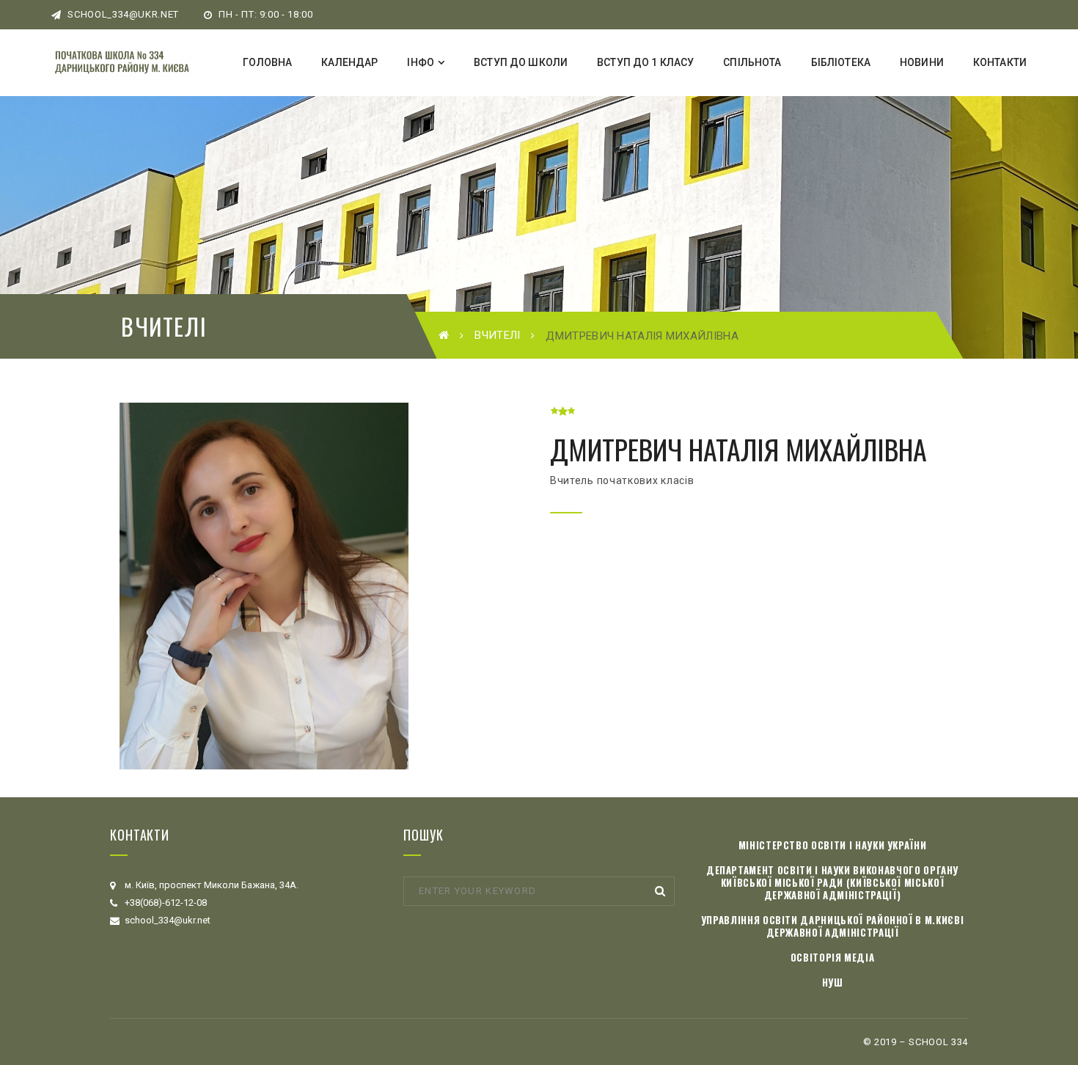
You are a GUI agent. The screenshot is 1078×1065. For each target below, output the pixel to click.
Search (660, 891)
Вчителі (497, 335)
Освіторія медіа (833, 957)
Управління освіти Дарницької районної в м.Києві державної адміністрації (832, 926)
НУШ (832, 982)
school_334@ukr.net (122, 14)
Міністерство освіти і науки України (832, 845)
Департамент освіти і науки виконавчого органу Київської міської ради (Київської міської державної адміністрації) (832, 882)
